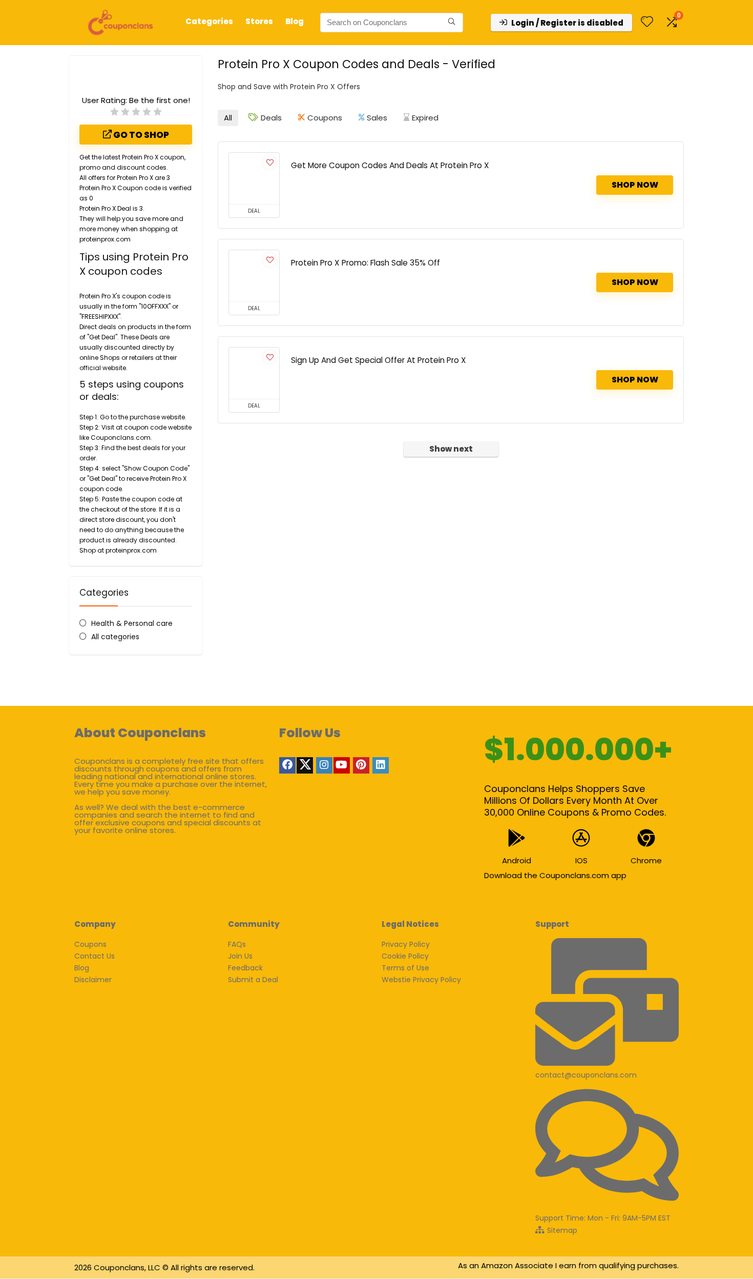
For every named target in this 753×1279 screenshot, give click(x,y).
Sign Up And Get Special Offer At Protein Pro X (378, 360)
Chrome (646, 860)
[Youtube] (341, 765)
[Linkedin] (380, 765)
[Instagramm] (324, 765)
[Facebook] (287, 765)
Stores (259, 21)
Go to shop (140, 135)
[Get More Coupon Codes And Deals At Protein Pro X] (254, 178)
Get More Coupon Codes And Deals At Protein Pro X (390, 165)
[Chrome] (646, 838)
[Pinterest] (361, 765)
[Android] (517, 838)
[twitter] (305, 765)
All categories (115, 637)
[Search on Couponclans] (451, 22)
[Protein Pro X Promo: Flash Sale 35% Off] (254, 275)
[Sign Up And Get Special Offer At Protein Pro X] (254, 373)
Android (516, 860)
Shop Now (635, 185)
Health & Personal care (132, 623)
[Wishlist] (647, 22)
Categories (209, 21)
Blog (294, 21)
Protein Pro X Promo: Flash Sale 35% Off (365, 262)
